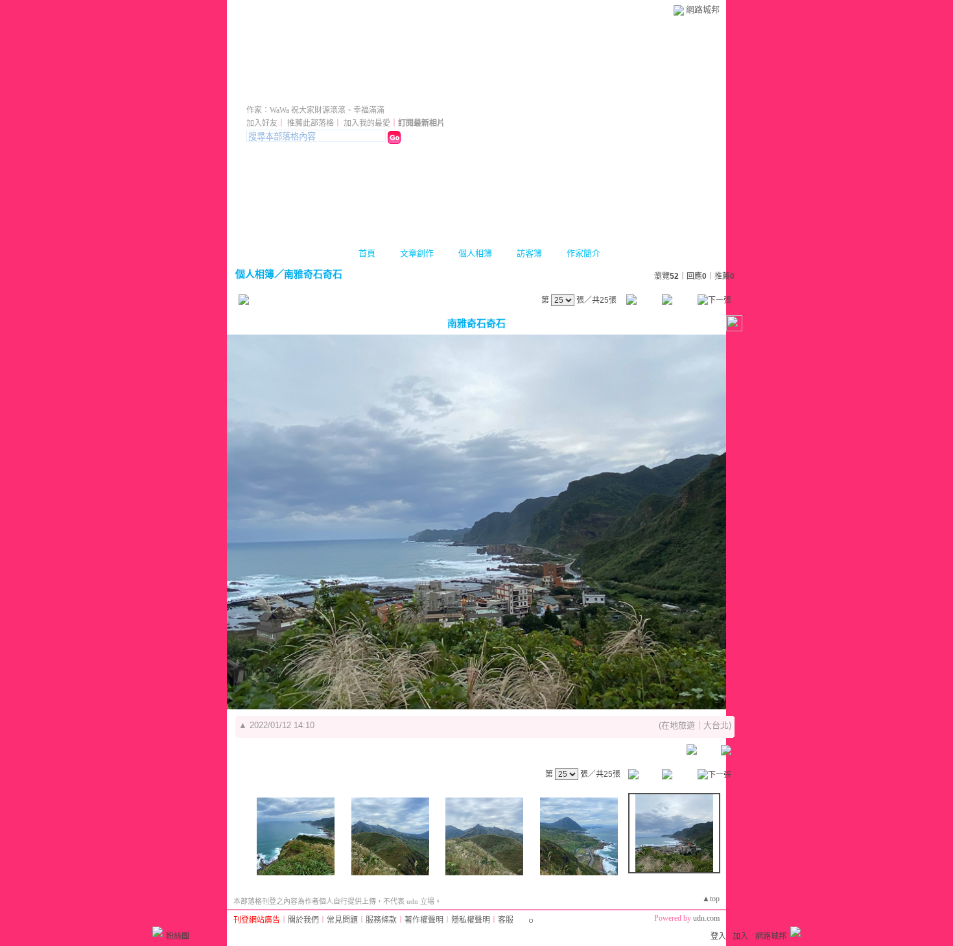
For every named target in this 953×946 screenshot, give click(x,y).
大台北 (716, 725)
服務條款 (381, 920)
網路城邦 (703, 9)
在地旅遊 (678, 725)
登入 (718, 936)
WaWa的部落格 (308, 92)
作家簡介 (583, 253)
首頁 (367, 253)
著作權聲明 (424, 920)
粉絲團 (177, 936)
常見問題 (342, 920)
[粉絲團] (157, 932)
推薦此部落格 (310, 123)
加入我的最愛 (367, 123)
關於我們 (303, 920)
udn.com (706, 918)
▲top (711, 898)
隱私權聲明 (470, 920)
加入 (740, 936)
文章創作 (417, 253)
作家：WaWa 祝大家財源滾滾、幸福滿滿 (315, 110)
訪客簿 (529, 253)
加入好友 (261, 123)
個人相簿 (475, 253)
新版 (416, 92)
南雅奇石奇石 (313, 273)
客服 (505, 920)
